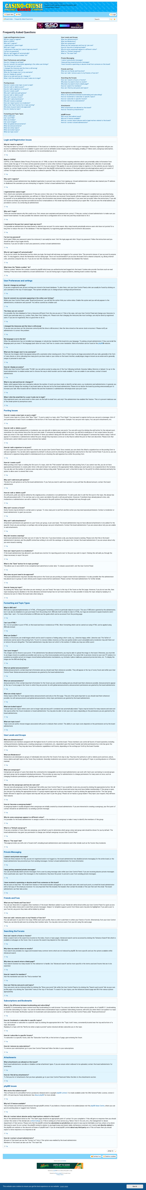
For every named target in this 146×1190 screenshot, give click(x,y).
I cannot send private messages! (72, 60)
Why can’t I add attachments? (14, 99)
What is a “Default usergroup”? (71, 51)
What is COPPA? (9, 41)
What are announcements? (13, 126)
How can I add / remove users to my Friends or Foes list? (80, 73)
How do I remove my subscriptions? (73, 101)
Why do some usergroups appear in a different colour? (79, 49)
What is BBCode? (9, 116)
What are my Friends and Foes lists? (73, 71)
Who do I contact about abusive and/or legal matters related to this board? (86, 120)
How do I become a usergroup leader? (73, 47)
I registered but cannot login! (13, 45)
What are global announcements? (15, 124)
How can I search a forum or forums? (73, 80)
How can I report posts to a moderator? (17, 103)
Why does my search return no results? (74, 82)
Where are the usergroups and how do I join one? (77, 45)
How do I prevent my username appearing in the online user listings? (26, 64)
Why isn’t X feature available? (70, 118)
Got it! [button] (135, 1186)
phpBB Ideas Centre (97, 1106)
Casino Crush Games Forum (53, 3)
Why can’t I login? (9, 47)
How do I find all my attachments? (72, 109)
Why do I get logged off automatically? (16, 53)
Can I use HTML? (9, 118)
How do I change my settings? (14, 62)
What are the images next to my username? (18, 72)
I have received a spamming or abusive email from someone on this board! (85, 64)
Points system (58, 1173)
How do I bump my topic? (12, 109)
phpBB (100, 343)
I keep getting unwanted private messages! (75, 62)
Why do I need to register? (12, 39)
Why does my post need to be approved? (17, 107)
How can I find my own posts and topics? (74, 88)
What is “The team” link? (69, 53)
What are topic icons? (11, 132)
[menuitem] (18, 14)
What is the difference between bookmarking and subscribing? (81, 94)
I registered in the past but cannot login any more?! (20, 49)
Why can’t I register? (10, 43)
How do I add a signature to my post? (16, 89)
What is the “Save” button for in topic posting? (19, 105)
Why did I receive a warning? (13, 101)
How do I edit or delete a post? (14, 87)
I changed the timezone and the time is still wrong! (20, 68)
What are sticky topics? (11, 128)
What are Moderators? (68, 41)
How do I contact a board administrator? (74, 122)
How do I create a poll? (11, 91)
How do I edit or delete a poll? (13, 95)
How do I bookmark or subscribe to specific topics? (78, 96)
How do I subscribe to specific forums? (74, 99)
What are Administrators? (69, 39)
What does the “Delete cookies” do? (16, 55)
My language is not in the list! (13, 70)
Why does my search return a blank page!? (75, 84)
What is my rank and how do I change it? (17, 76)
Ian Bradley (63, 1160)
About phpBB (39, 1095)
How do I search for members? (71, 86)
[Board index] (23, 6)
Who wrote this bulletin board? (71, 116)
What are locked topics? (12, 130)
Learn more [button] (64, 1186)
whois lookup (35, 1121)
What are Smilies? (10, 120)
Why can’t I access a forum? (13, 97)
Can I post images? (10, 122)
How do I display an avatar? (13, 74)
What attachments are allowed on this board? (76, 107)
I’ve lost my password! (11, 51)
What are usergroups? (68, 43)
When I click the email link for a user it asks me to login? (22, 78)
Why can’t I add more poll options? (15, 93)
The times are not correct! (12, 66)
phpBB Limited (62, 1093)
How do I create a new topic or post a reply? (18, 85)
